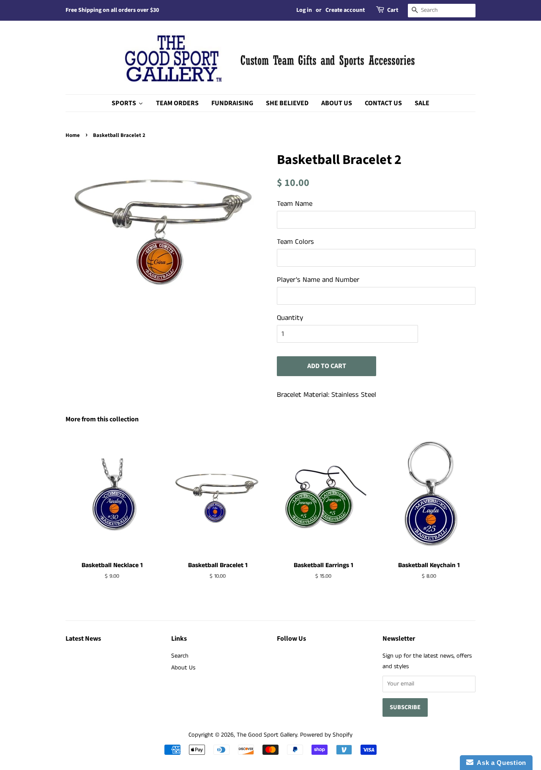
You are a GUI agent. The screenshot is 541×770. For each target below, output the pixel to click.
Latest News (83, 638)
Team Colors (295, 242)
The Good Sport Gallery (267, 735)
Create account (345, 10)
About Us (183, 668)
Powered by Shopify (326, 735)
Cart (392, 10)
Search (180, 656)
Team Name (294, 204)
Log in (304, 10)
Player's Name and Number (318, 280)
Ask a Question (499, 762)
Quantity (290, 318)
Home (73, 135)
